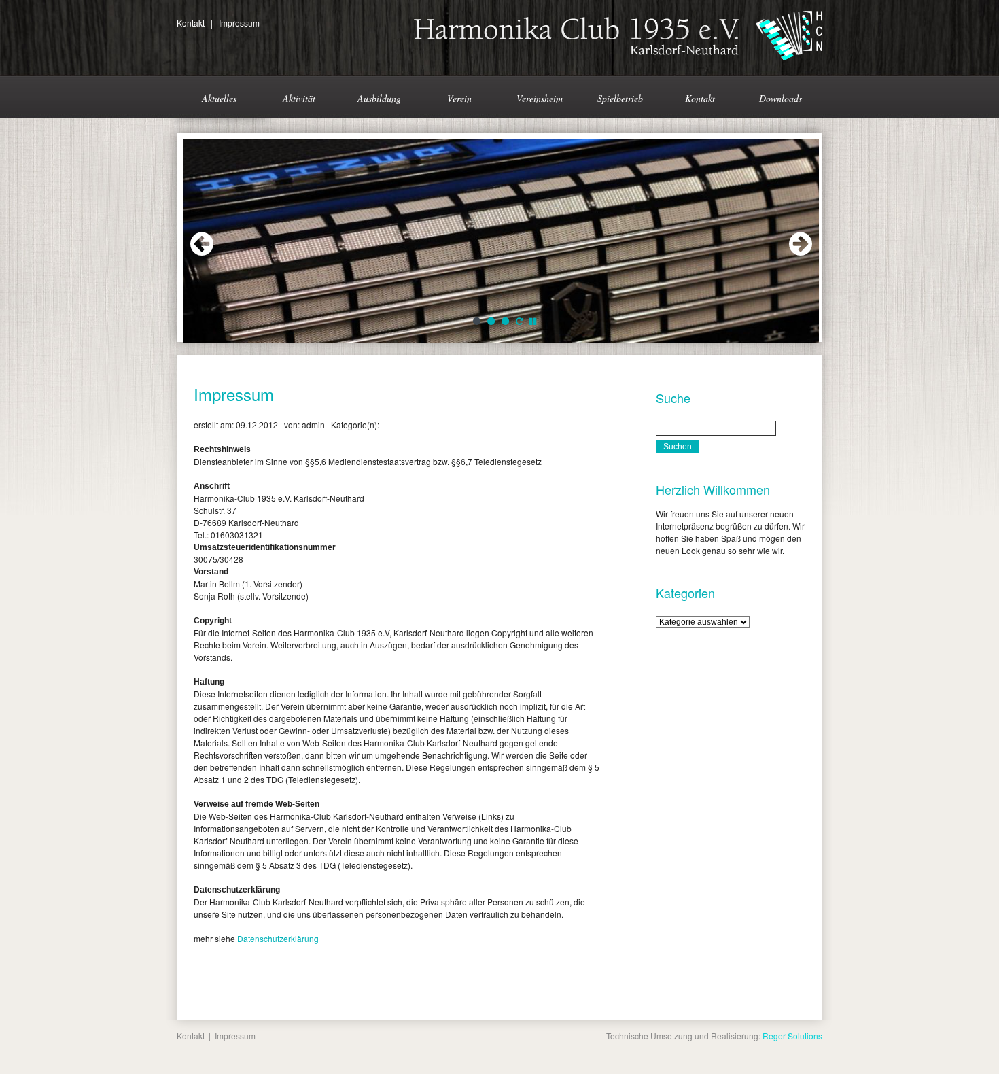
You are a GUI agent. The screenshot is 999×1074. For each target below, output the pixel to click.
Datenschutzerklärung (278, 938)
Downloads (780, 98)
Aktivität (299, 98)
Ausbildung (379, 98)
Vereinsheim (539, 98)
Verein (459, 98)
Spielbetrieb (620, 98)
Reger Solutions (792, 1035)
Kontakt (191, 23)
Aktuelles (219, 98)
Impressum (239, 23)
